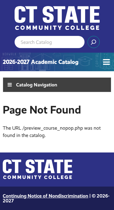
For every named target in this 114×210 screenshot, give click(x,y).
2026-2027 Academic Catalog (40, 61)
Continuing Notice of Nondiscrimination (45, 196)
